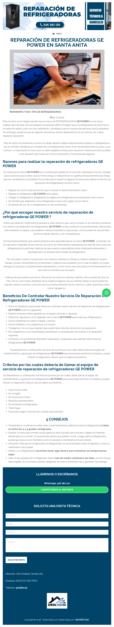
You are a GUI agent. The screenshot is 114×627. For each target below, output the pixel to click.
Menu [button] (59, 34)
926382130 (21, 587)
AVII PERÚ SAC (82, 620)
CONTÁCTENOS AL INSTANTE (57, 489)
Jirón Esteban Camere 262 (29, 573)
